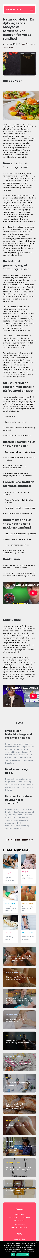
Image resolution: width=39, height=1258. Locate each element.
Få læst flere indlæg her (19, 839)
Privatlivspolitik (23, 1255)
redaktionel (8, 48)
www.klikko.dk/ (22, 1227)
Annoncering (19, 1239)
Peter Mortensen (28, 44)
